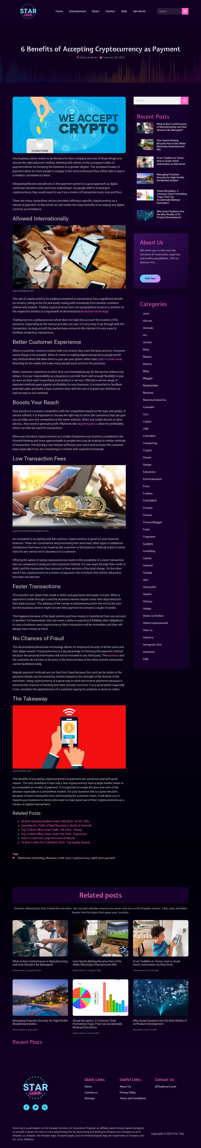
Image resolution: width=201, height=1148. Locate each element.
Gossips (147, 572)
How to (147, 630)
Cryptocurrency (80, 858)
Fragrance (149, 536)
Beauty (147, 364)
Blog (146, 371)
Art (145, 335)
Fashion (110, 11)
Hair (145, 580)
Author (147, 342)
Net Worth (139, 11)
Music (95, 11)
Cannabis (148, 407)
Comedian (149, 436)
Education (149, 472)
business (113, 655)
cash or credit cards (110, 359)
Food (146, 529)
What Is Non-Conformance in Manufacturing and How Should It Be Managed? (172, 126)
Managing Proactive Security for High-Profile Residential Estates (170, 177)
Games (147, 558)
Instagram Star (152, 644)
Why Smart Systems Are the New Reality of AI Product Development (170, 214)
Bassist (147, 356)
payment (109, 858)
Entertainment (77, 11)
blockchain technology (94, 311)
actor (146, 313)
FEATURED (150, 500)
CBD (145, 428)
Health (147, 594)
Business (51, 858)
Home (59, 11)
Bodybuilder (150, 385)
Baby (146, 349)
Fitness (147, 515)
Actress (147, 320)
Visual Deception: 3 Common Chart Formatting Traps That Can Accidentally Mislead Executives (172, 196)
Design (147, 464)
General (148, 565)
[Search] (185, 11)
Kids (145, 659)
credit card (63, 858)
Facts (146, 486)
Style (124, 11)
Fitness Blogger (152, 522)
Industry (148, 637)
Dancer (147, 457)
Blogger (148, 378)
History (147, 601)
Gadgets (148, 544)
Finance (147, 508)
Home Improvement (155, 623)
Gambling (149, 551)
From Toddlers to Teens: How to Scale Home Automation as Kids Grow (171, 160)
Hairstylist (149, 587)
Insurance (149, 651)
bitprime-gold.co (87, 423)
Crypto (147, 450)
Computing (150, 443)
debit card (97, 858)
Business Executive (154, 400)
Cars (145, 414)
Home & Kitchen (153, 615)
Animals (148, 328)
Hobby (147, 608)
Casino (147, 421)
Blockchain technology (31, 858)
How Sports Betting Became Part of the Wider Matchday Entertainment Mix (171, 145)
